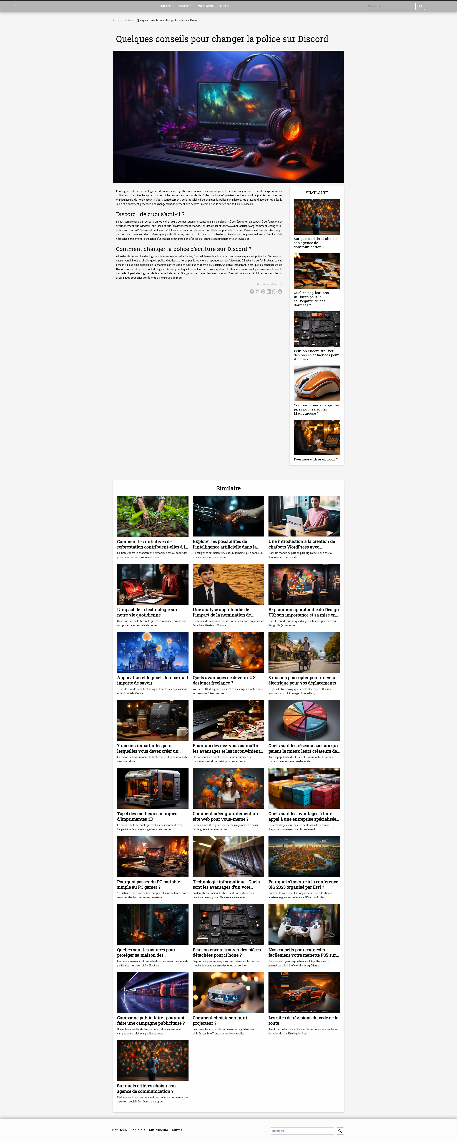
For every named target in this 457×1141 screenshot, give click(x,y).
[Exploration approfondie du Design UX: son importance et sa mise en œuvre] (304, 584)
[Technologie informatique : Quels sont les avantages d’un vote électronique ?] (228, 856)
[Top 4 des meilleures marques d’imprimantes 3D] (153, 788)
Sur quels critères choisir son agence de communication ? (315, 242)
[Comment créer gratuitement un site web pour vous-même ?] (228, 788)
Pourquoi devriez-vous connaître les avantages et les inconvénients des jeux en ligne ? (227, 751)
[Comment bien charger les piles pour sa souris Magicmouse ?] (317, 383)
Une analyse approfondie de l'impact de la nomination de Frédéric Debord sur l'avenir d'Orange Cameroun (222, 618)
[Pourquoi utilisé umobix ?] (317, 437)
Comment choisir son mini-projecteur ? (221, 1020)
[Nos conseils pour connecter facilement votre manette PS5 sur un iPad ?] (304, 924)
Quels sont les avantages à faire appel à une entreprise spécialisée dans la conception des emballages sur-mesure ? (303, 822)
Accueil (117, 20)
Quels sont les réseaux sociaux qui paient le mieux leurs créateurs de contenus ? (303, 751)
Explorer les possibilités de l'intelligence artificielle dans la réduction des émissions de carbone (225, 549)
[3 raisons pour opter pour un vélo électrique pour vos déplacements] (304, 652)
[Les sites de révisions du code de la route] (304, 992)
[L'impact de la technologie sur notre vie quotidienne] (153, 584)
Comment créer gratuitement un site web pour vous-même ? (225, 816)
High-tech (165, 6)
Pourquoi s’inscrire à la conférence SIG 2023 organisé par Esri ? (303, 884)
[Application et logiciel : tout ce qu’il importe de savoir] (153, 652)
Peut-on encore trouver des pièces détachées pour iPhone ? (316, 355)
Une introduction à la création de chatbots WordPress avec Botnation (301, 546)
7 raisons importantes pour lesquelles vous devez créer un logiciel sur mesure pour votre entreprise (148, 754)
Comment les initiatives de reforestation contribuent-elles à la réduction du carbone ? (152, 547)
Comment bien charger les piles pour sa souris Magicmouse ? (317, 409)
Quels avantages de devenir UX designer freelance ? (224, 680)
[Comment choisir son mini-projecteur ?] (228, 992)
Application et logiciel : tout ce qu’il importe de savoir (152, 680)
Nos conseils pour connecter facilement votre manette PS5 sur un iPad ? (302, 955)
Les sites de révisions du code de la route (303, 1020)
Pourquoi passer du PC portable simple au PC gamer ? (148, 884)
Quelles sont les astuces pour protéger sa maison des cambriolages (146, 955)
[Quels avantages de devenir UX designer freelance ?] (228, 652)
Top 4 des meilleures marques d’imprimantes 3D (147, 816)
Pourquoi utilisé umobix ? (316, 459)
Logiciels (185, 6)
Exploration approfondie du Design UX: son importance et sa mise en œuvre (303, 615)
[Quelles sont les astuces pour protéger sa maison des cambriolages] (153, 924)
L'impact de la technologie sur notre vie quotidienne (147, 612)
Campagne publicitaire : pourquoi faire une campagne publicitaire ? (151, 1020)
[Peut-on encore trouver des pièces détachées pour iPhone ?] (317, 329)
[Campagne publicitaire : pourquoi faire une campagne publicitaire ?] (153, 992)
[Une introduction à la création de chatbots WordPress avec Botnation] (304, 516)
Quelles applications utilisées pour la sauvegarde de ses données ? (311, 298)
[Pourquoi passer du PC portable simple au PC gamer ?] (153, 856)
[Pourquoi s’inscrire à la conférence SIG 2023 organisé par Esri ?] (304, 856)
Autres (224, 6)
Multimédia (206, 6)
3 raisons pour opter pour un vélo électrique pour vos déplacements (302, 680)
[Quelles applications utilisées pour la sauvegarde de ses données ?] (317, 270)
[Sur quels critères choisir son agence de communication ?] (317, 216)
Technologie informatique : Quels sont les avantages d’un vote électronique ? (226, 887)
